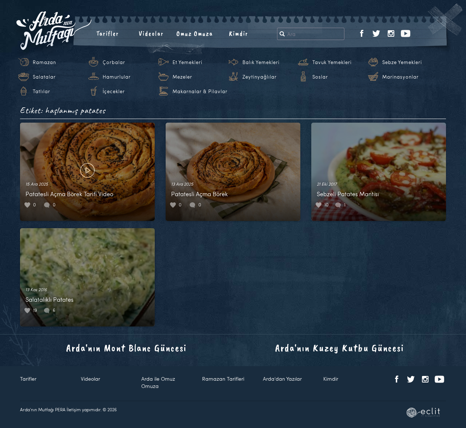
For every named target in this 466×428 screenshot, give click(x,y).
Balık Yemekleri (261, 62)
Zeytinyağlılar (259, 77)
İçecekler (114, 91)
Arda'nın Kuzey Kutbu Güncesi (339, 347)
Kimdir (238, 33)
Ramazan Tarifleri (223, 378)
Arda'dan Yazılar (282, 378)
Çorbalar (114, 62)
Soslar (320, 77)
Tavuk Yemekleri (332, 62)
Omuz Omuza (195, 33)
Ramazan (44, 62)
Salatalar (44, 77)
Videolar (151, 33)
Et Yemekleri (187, 62)
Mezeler (182, 77)
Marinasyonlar (400, 77)
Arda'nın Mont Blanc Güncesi (126, 347)
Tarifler (107, 33)
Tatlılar (41, 91)
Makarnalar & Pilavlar (200, 91)
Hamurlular (117, 77)
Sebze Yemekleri (402, 62)
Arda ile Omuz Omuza (158, 382)
